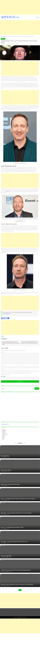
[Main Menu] (36, 17)
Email (21, 365)
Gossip (3, 435)
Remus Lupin (32, 84)
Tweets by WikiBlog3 (5, 424)
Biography (4, 430)
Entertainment (5, 434)
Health (3, 436)
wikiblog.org (7, 313)
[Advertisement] (20, 7)
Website (2, 369)
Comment (2, 352)
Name (2, 365)
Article (5, 36)
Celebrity (4, 432)
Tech (3, 439)
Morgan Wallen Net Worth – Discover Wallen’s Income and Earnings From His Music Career (10, 343)
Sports (3, 437)
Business (3, 431)
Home (2, 36)
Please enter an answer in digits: (5, 374)
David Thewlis (10, 109)
